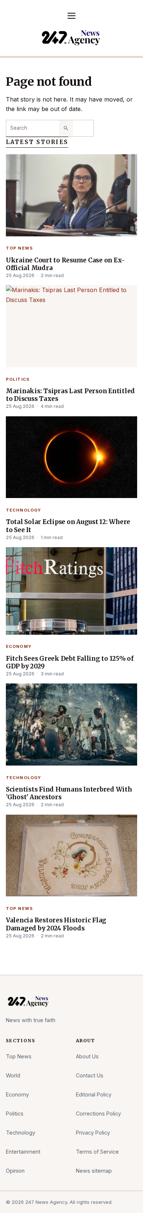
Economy (19, 646)
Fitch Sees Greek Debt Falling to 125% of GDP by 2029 (69, 662)
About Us (87, 1056)
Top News (19, 248)
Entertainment (23, 1152)
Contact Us (89, 1075)
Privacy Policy (93, 1132)
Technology (23, 510)
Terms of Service (97, 1152)
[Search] (66, 128)
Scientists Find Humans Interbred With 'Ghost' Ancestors (69, 793)
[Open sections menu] (71, 16)
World (13, 1075)
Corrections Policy (98, 1113)
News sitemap (94, 1171)
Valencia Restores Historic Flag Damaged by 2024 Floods (56, 924)
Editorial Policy (93, 1094)
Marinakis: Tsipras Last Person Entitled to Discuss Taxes (70, 395)
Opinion (15, 1171)
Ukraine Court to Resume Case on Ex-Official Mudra (65, 264)
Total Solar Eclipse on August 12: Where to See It (68, 526)
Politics (18, 379)
